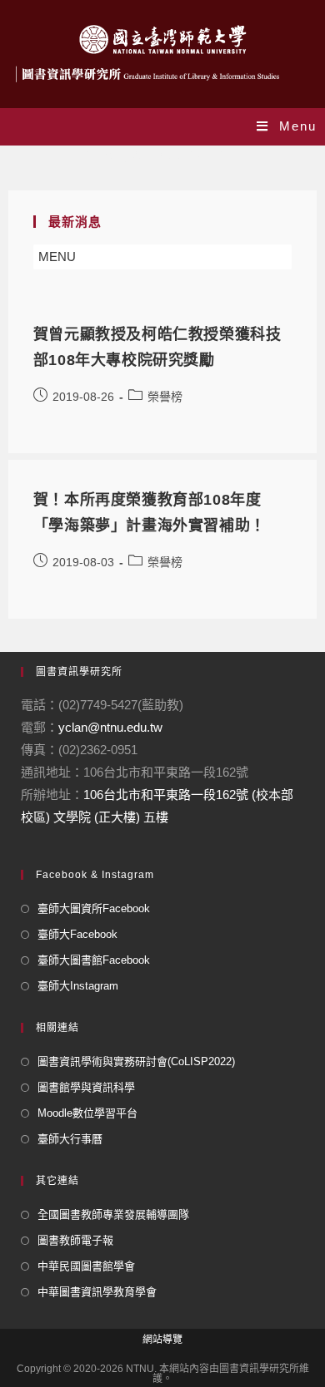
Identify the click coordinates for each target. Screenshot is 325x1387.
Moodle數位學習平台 (88, 1113)
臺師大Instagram (78, 986)
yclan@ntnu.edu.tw (110, 727)
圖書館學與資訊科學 (86, 1087)
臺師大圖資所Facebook (94, 908)
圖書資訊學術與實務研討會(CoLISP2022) (136, 1061)
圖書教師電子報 (75, 1240)
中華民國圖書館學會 (86, 1266)
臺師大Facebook (78, 934)
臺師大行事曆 (70, 1139)
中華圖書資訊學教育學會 (97, 1292)
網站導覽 (162, 1339)
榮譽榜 (165, 396)
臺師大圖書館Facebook (94, 960)
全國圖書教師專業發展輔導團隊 (113, 1214)
